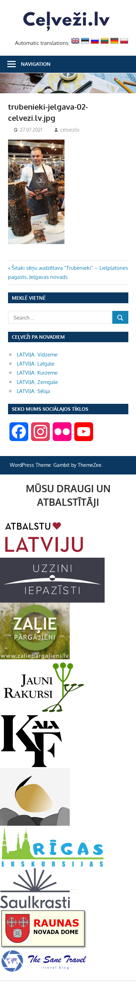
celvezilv (70, 130)
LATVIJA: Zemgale (37, 382)
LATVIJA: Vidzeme (37, 354)
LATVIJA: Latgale (35, 363)
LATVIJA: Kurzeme (37, 372)
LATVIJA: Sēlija (33, 391)
